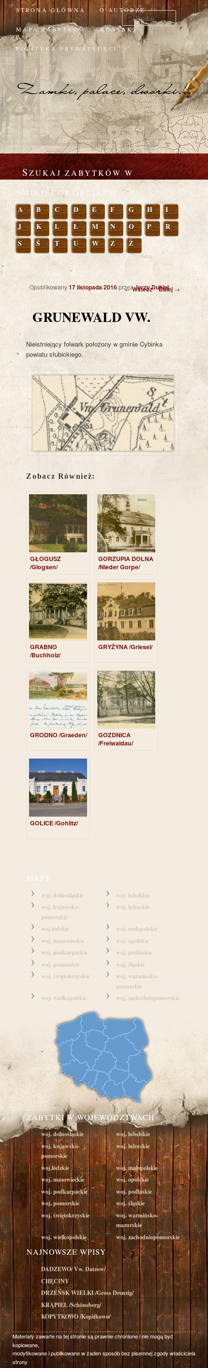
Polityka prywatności (66, 48)
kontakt (119, 29)
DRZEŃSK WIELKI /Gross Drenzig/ (87, 1293)
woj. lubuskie (132, 907)
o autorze (122, 10)
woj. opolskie (132, 941)
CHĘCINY (55, 1281)
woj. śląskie (130, 964)
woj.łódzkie (55, 929)
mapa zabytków (51, 29)
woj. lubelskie (133, 895)
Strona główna (51, 10)
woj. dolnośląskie (62, 895)
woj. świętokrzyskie (65, 976)
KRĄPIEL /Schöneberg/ (71, 1305)
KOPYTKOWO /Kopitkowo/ (75, 1316)
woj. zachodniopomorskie (147, 998)
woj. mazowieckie (62, 941)
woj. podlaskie (134, 952)
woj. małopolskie (137, 929)
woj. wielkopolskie (64, 998)
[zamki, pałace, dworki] (104, 80)
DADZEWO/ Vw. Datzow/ (73, 1269)
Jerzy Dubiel (151, 287)
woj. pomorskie (60, 964)
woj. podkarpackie (64, 952)
